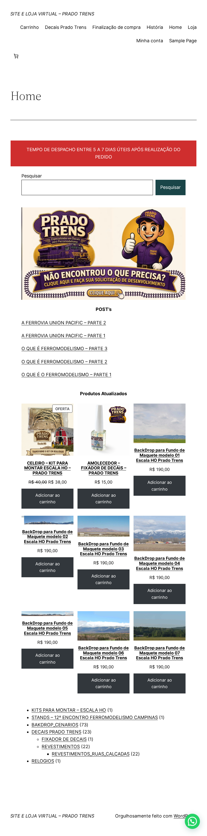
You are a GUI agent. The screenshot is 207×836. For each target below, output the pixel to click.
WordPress (185, 816)
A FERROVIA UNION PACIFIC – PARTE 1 (63, 335)
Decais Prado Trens (65, 27)
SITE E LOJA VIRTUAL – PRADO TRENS (52, 13)
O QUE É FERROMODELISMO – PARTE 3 (64, 348)
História (155, 27)
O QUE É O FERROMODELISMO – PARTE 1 (66, 374)
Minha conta (149, 40)
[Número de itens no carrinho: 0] (16, 56)
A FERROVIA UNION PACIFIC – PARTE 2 (63, 322)
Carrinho (29, 27)
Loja (192, 27)
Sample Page (183, 40)
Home (175, 27)
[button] (192, 821)
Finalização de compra (116, 27)
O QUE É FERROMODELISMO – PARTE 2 (64, 361)
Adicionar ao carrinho (47, 499)
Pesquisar (31, 175)
